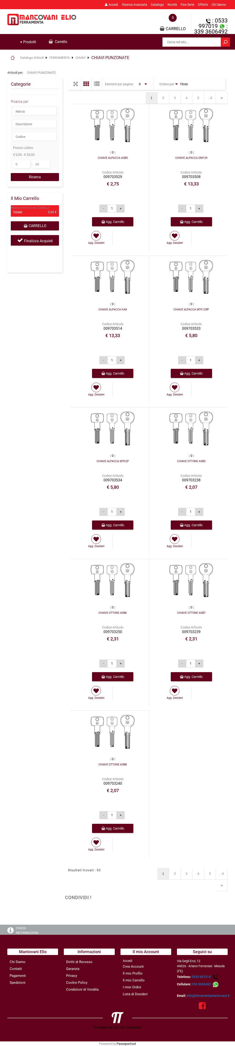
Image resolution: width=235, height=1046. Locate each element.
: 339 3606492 (211, 29)
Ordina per (166, 84)
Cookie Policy (76, 983)
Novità (172, 4)
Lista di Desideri (135, 994)
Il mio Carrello (134, 980)
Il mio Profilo (133, 973)
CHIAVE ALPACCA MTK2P (113, 461)
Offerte (203, 4)
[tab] (28, 42)
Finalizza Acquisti (38, 241)
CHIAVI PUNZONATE (110, 57)
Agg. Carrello (114, 222)
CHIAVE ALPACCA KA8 (112, 309)
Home (12, 57)
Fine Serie (187, 4)
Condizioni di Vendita (82, 989)
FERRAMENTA (59, 58)
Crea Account (133, 966)
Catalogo (157, 4)
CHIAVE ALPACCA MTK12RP (191, 309)
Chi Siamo (219, 4)
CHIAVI (81, 58)
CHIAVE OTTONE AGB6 (112, 612)
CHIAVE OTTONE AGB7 (191, 612)
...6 (210, 98)
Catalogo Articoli (32, 58)
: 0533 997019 (213, 23)
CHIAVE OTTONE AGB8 (112, 764)
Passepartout (126, 1044)
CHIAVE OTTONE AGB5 (191, 461)
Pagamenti (18, 976)
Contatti (16, 969)
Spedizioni (17, 983)
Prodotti (29, 42)
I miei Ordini (132, 987)
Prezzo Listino (23, 148)
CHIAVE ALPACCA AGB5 (113, 157)
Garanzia (72, 969)
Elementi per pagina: (119, 84)
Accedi (113, 4)
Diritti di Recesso (79, 962)
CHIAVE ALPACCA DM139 (191, 157)
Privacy (71, 976)
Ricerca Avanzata (134, 4)
